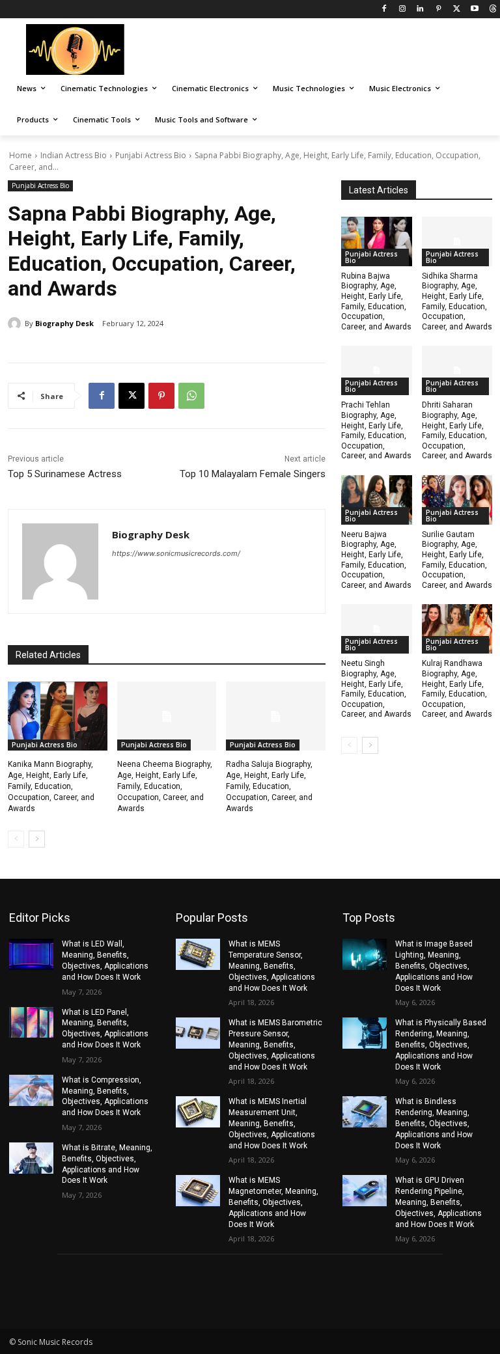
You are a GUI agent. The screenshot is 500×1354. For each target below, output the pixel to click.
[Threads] (492, 9)
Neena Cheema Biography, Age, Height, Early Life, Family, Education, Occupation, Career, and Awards (164, 786)
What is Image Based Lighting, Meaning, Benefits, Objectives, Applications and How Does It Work (434, 965)
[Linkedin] (420, 9)
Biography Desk (64, 323)
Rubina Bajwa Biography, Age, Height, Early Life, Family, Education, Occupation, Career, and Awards (376, 301)
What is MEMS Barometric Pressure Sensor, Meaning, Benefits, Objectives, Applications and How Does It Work (275, 1044)
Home (20, 155)
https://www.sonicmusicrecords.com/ (176, 553)
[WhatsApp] (191, 396)
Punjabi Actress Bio (150, 155)
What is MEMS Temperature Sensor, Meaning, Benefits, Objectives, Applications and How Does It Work (272, 965)
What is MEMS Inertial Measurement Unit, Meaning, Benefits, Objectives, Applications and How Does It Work (272, 1123)
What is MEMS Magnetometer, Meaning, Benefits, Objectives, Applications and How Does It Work (273, 1202)
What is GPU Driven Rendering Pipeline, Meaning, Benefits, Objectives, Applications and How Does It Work (438, 1202)
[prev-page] (16, 839)
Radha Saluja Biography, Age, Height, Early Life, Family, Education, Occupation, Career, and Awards (269, 786)
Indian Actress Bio (73, 155)
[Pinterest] (438, 9)
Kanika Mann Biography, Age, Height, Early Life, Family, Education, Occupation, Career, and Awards (51, 786)
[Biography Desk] (16, 323)
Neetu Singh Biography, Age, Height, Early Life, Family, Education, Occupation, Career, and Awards (376, 689)
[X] (456, 9)
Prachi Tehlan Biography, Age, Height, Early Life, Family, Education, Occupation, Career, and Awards (376, 430)
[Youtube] (474, 9)
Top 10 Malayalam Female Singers (253, 474)
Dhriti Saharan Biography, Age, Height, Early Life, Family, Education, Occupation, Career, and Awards (457, 430)
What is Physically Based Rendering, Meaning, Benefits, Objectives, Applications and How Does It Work (440, 1044)
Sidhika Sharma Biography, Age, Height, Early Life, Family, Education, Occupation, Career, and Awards (457, 301)
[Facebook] (383, 9)
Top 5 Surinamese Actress (65, 474)
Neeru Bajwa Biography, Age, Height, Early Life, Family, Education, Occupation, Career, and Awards (376, 560)
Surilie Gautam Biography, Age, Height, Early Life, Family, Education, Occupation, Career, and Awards (457, 560)
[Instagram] (402, 9)
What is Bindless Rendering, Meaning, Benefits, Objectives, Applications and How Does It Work (434, 1123)
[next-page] (37, 839)
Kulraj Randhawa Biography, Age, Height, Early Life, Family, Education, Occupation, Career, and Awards (457, 689)
